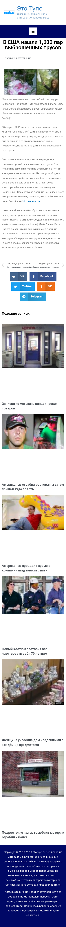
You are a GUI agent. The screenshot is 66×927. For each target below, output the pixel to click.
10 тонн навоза (31, 201)
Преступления (22, 57)
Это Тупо (30, 8)
